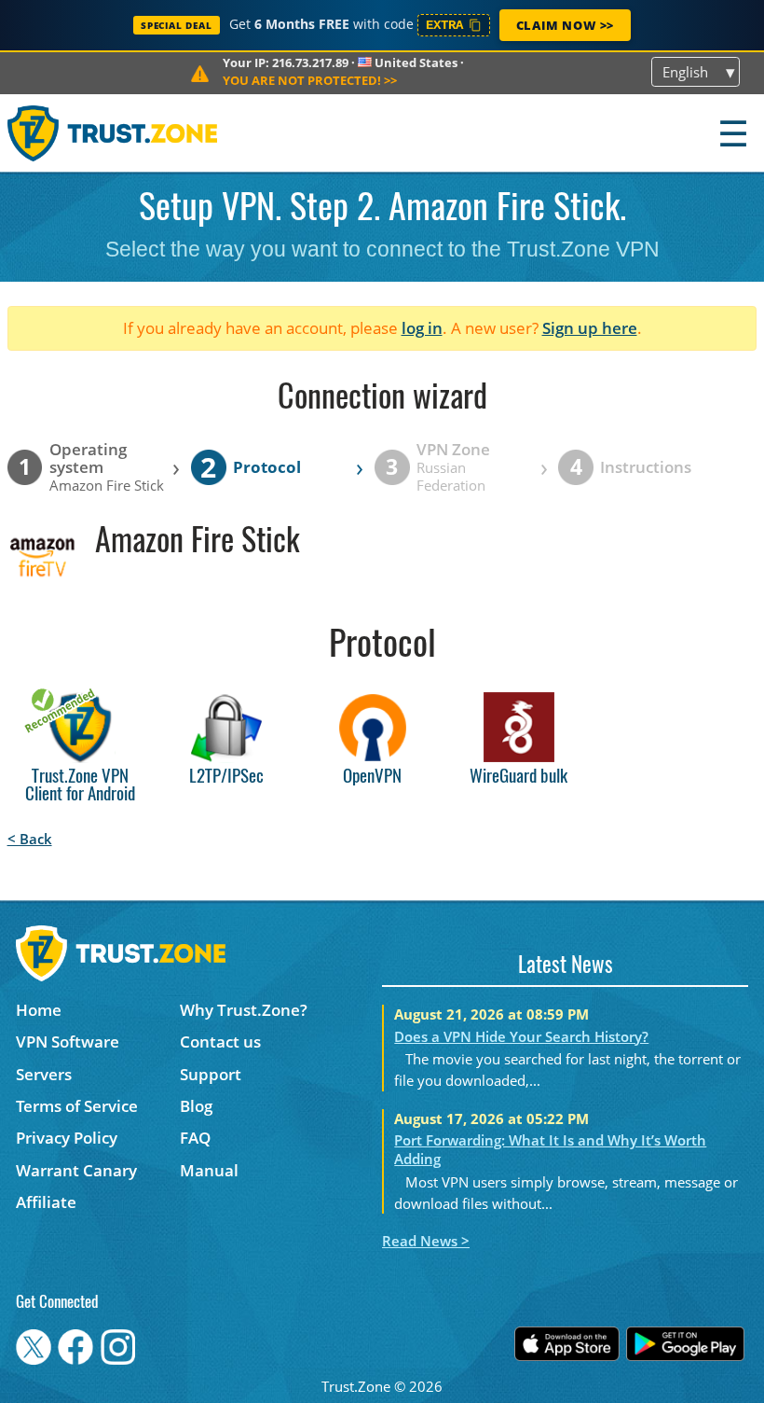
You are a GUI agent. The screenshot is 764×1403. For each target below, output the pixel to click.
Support (210, 1074)
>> (310, 80)
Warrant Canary (76, 1170)
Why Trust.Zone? (243, 1010)
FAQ (195, 1137)
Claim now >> (565, 25)
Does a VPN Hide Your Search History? (521, 1036)
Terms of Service (77, 1106)
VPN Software (67, 1041)
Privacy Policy (66, 1137)
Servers (44, 1074)
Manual (209, 1170)
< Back (29, 838)
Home (38, 1010)
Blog (196, 1106)
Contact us (220, 1041)
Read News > (426, 1240)
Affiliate (46, 1202)
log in (422, 328)
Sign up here (589, 328)
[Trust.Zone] (113, 133)
